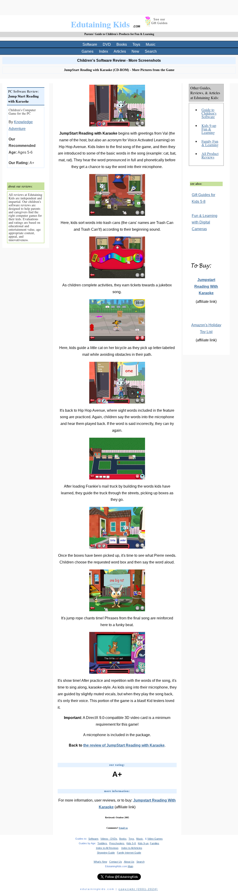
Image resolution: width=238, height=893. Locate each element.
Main (130, 866)
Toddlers (102, 843)
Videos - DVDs (108, 838)
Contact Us (115, 861)
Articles (120, 51)
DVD (107, 44)
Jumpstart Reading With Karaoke (206, 286)
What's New (100, 861)
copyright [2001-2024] (138, 889)
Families (154, 843)
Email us (123, 828)
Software (90, 44)
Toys (136, 44)
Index (103, 51)
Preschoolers (116, 843)
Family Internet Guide (129, 852)
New (135, 51)
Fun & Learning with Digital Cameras (204, 222)
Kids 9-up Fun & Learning (209, 129)
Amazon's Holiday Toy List (206, 328)
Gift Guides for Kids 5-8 (203, 198)
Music (150, 44)
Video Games (155, 838)
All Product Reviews (210, 155)
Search (151, 51)
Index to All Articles (131, 848)
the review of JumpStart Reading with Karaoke (124, 745)
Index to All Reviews (107, 848)
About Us (129, 861)
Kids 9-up (143, 843)
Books (121, 44)
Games (87, 51)
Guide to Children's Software (209, 113)
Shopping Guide (106, 852)
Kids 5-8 (131, 843)
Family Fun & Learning (210, 143)
